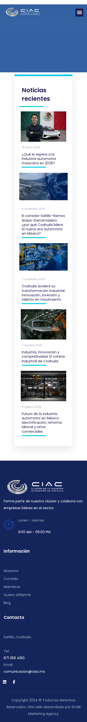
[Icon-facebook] (14, 682)
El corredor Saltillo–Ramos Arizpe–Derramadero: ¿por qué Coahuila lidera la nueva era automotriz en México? (43, 224)
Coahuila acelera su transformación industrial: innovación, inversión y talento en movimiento (43, 293)
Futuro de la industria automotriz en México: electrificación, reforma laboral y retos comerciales (42, 422)
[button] (79, 12)
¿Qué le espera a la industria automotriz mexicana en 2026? (39, 159)
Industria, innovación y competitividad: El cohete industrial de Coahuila (43, 356)
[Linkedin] (4, 682)
